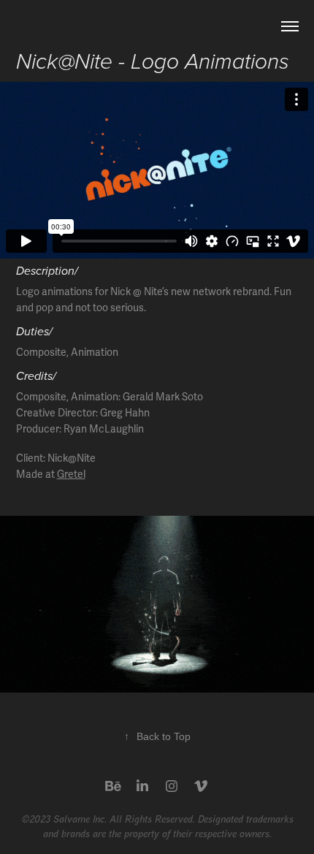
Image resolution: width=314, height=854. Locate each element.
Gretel (71, 474)
